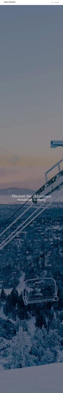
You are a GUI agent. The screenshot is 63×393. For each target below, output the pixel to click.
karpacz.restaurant (9, 2)
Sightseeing (25, 203)
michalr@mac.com (33, 203)
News (22, 203)
